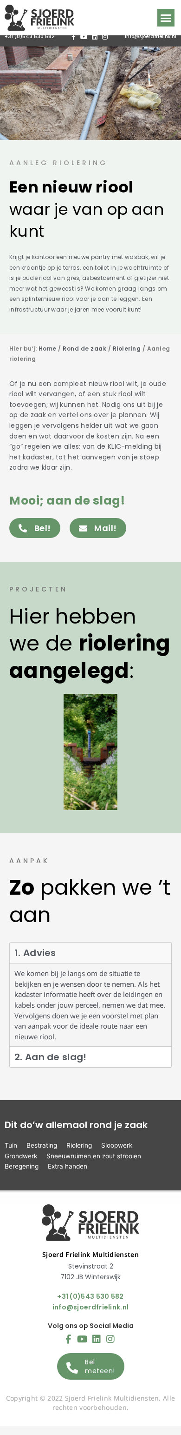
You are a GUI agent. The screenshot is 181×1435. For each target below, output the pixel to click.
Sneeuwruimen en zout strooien (93, 1156)
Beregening (22, 1166)
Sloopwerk (116, 1145)
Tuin (11, 1145)
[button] (166, 18)
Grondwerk (21, 1156)
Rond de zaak (84, 348)
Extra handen (67, 1166)
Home (48, 348)
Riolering (127, 348)
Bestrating (41, 1145)
